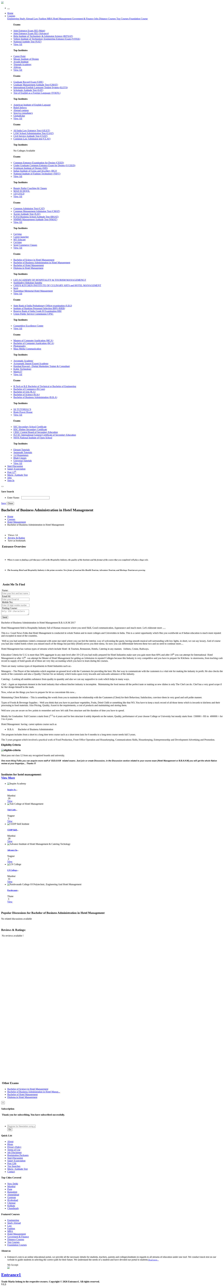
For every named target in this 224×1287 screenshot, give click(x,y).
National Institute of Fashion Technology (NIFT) (36, 173)
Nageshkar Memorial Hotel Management (33, 291)
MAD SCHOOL (21, 191)
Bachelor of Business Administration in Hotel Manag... (33, 1091)
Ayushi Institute (20, 61)
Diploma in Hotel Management (28, 268)
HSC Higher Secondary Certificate (30, 429)
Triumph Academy (22, 64)
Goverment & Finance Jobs (85, 18)
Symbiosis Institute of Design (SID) (30, 168)
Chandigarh (13, 1208)
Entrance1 (11, 1274)
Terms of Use (13, 1149)
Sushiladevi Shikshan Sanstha (27, 282)
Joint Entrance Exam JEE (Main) (29, 30)
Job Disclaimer (14, 1152)
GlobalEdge (19, 115)
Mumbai (11, 1186)
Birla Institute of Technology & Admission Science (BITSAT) (43, 36)
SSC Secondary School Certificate (29, 426)
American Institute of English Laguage (32, 105)
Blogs (10, 1144)
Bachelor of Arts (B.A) (24, 392)
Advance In (12, 850)
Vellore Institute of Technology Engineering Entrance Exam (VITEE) (46, 39)
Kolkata (11, 1205)
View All (17, 44)
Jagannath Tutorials (22, 452)
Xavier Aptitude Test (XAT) (26, 214)
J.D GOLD (18, 193)
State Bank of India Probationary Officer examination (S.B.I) (42, 305)
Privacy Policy (14, 1147)
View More (8, 777)
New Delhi (12, 1183)
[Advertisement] (24, 961)
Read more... (153, 1260)
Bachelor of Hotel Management (28, 265)
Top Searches (13, 1166)
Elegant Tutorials (21, 449)
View (9, 801)
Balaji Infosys (20, 107)
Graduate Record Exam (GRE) (28, 82)
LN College (12, 870)
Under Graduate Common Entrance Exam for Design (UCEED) (44, 165)
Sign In (10, 480)
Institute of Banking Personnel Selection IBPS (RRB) (39, 308)
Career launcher (21, 237)
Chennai (11, 1203)
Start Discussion (15, 466)
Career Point (19, 56)
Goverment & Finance (18, 1236)
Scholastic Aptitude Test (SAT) (28, 90)
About (10, 1141)
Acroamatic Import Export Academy (30, 363)
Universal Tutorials (22, 460)
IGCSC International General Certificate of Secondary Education (44, 435)
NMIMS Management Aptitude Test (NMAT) (35, 219)
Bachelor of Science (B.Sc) (26, 394)
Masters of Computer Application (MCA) (33, 340)
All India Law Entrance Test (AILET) (31, 130)
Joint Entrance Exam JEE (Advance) (31, 33)
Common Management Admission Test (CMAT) (36, 211)
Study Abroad (27, 18)
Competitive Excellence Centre (28, 325)
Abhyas (17, 67)
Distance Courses (107, 18)
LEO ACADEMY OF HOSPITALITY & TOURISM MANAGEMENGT (49, 280)
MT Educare (19, 239)
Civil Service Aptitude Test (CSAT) (30, 136)
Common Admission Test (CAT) (29, 208)
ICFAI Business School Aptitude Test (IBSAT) (36, 216)
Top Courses (122, 18)
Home (10, 13)
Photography (19, 346)
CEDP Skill (12, 830)
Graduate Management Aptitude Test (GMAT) (35, 84)
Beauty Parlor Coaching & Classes (30, 188)
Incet (15, 288)
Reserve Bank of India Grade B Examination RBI (37, 311)
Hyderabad (12, 1200)
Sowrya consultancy (23, 113)
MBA (50, 18)
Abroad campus (21, 110)
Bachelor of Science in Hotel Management (33, 260)
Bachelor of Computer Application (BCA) (33, 343)
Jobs (9, 477)
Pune (9, 1189)
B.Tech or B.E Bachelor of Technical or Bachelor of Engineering (44, 386)
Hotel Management (62, 18)
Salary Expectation (16, 469)
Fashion (43, 18)
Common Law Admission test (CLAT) (31, 138)
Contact (11, 1171)
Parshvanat (12, 890)
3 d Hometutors (20, 455)
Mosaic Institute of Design (26, 59)
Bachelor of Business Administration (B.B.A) (35, 397)
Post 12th (11, 1163)
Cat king (17, 234)
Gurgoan (11, 1197)
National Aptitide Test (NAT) (27, 41)
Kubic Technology (22, 369)
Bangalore (12, 1192)
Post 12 (11, 472)
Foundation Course (138, 18)
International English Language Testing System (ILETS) (40, 87)
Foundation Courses (17, 1245)
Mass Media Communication (27, 348)
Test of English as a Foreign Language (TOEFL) (36, 93)
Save (3, 503)
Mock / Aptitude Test (17, 475)
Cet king (17, 242)
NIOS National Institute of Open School (32, 437)
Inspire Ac (11, 790)
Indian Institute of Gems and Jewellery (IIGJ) (35, 171)
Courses (11, 16)
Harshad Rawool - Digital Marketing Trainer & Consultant (41, 366)
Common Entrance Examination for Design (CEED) (38, 162)
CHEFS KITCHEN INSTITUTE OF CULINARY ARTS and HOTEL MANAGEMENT (57, 285)
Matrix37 (17, 371)
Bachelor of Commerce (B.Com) (29, 389)
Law (36, 18)
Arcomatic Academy (23, 360)
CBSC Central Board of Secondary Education (35, 432)
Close (10, 503)
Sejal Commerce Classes (25, 245)
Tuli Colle (11, 810)
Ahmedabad (13, 1194)
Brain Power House (22, 412)
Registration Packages (17, 1155)
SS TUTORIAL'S (22, 409)
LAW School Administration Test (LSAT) (33, 133)
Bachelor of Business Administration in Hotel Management (41, 262)
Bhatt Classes (19, 458)
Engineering (13, 18)
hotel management (16, 522)
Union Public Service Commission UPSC (33, 314)
